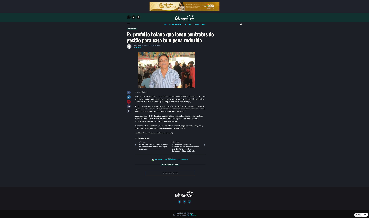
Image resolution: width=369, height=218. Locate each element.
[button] (361, 215)
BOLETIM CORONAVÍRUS (175, 24)
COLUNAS (196, 24)
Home (165, 24)
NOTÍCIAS (188, 24)
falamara (138, 47)
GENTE (203, 24)
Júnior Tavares (191, 215)
